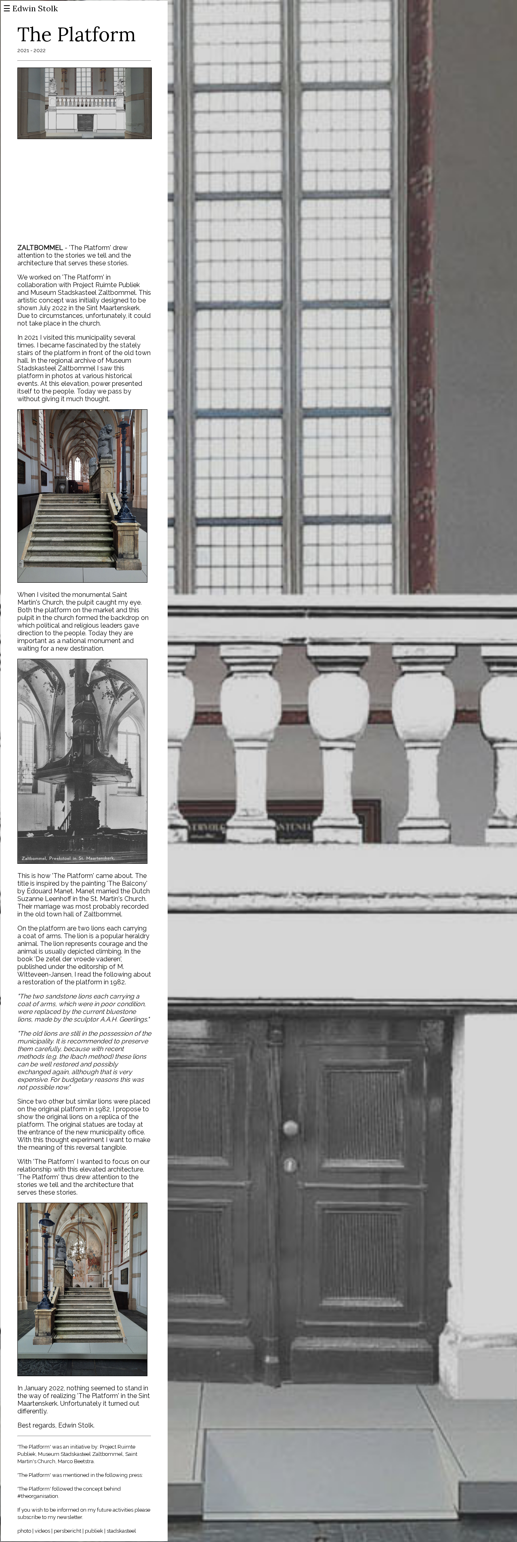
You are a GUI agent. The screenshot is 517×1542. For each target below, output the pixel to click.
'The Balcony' (127, 883)
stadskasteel (121, 1531)
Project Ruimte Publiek (106, 285)
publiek (94, 1531)
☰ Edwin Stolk (30, 8)
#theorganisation (37, 1496)
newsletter (69, 1517)
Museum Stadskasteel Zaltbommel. (83, 292)
